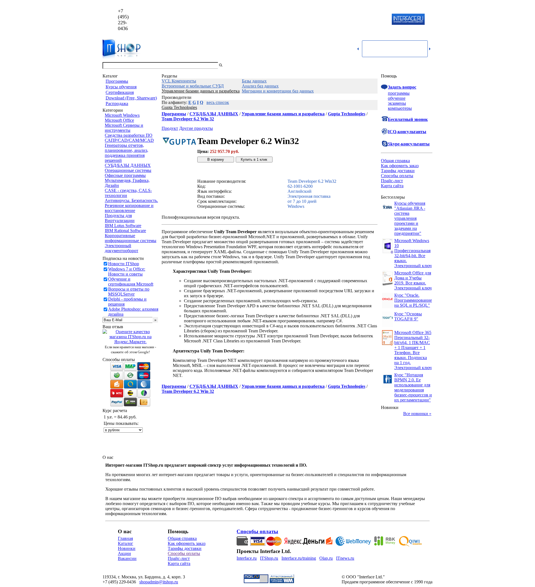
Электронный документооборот (121, 248)
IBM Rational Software (125, 230)
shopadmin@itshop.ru (339, 19)
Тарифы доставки (398, 170)
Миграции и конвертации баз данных (278, 91)
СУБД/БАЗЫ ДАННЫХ (128, 165)
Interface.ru (247, 558)
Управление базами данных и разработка (201, 91)
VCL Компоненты (179, 81)
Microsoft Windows (122, 115)
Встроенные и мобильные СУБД (193, 86)
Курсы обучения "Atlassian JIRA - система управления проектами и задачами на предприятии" (409, 218)
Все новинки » (417, 413)
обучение (396, 98)
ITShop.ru (269, 558)
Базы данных (254, 81)
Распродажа (117, 103)
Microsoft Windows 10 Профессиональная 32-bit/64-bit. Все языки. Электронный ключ (413, 253)
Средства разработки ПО (128, 135)
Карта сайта (392, 185)
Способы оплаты (397, 175)
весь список (217, 102)
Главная (125, 538)
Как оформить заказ (400, 165)
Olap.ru (326, 558)
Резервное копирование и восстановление (129, 208)
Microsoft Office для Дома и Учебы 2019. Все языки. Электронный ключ (413, 280)
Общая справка (395, 160)
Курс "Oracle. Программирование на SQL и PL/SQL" (413, 300)
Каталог (125, 543)
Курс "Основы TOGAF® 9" (408, 316)
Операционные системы (128, 170)
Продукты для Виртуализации (120, 218)
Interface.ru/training (298, 558)
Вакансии (127, 558)
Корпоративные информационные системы (130, 238)
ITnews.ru (345, 558)
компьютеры (400, 108)
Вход (427, 65)
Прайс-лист (392, 180)
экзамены (397, 103)
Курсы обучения (121, 86)
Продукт (170, 128)
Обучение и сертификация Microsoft (130, 281)
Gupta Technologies (179, 107)
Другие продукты (196, 128)
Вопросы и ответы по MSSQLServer (128, 291)
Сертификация (120, 92)
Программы (117, 81)
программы (399, 93)
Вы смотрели (233, 65)
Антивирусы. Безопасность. (131, 200)
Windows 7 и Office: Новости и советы (126, 271)
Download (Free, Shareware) (131, 98)
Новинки (126, 548)
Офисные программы (125, 175)
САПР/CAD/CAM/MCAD (129, 140)
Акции (124, 553)
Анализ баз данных (260, 86)
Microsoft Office (119, 120)
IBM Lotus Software (123, 225)
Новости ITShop (123, 263)
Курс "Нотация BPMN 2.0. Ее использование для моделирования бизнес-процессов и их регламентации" (413, 387)
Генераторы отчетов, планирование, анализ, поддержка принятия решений (126, 153)
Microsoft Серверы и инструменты (124, 128)
